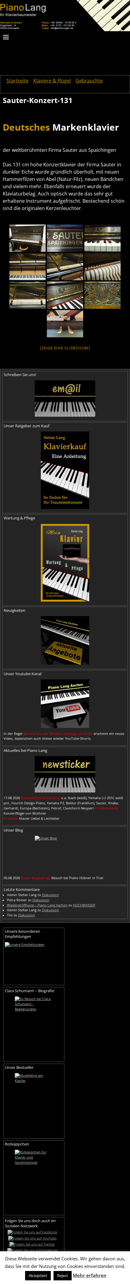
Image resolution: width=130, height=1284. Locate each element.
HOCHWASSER (84, 905)
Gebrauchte (89, 80)
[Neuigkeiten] (65, 640)
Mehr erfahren (89, 1275)
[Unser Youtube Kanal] (65, 703)
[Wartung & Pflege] (65, 563)
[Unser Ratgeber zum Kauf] (65, 470)
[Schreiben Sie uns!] (65, 398)
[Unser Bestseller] (34, 1103)
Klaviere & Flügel (52, 80)
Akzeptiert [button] (38, 1275)
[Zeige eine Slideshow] (65, 348)
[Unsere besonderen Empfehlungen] (34, 961)
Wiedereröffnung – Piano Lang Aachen (37, 905)
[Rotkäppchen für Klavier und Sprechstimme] (34, 1180)
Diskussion (50, 895)
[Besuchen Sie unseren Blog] (65, 854)
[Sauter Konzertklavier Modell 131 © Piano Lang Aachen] (27, 238)
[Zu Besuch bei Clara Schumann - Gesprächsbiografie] (34, 1026)
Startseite (17, 80)
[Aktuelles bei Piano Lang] (65, 774)
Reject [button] (62, 1275)
